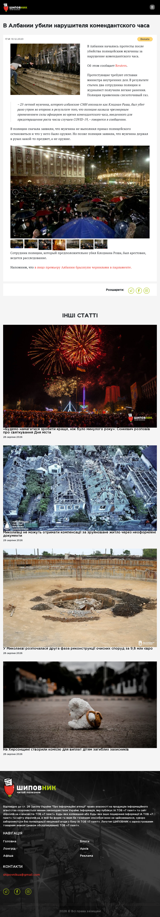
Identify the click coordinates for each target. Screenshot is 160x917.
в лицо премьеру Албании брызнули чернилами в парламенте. (83, 267)
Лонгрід (9, 849)
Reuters (121, 65)
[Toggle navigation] (152, 7)
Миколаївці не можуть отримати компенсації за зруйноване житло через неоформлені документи (79, 534)
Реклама (86, 856)
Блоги (84, 841)
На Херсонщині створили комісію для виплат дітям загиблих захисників (66, 749)
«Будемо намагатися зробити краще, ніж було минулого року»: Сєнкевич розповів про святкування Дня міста (76, 431)
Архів (84, 849)
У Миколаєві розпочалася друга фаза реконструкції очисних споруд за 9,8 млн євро (78, 648)
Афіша (8, 856)
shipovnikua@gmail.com (21, 875)
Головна (9, 841)
